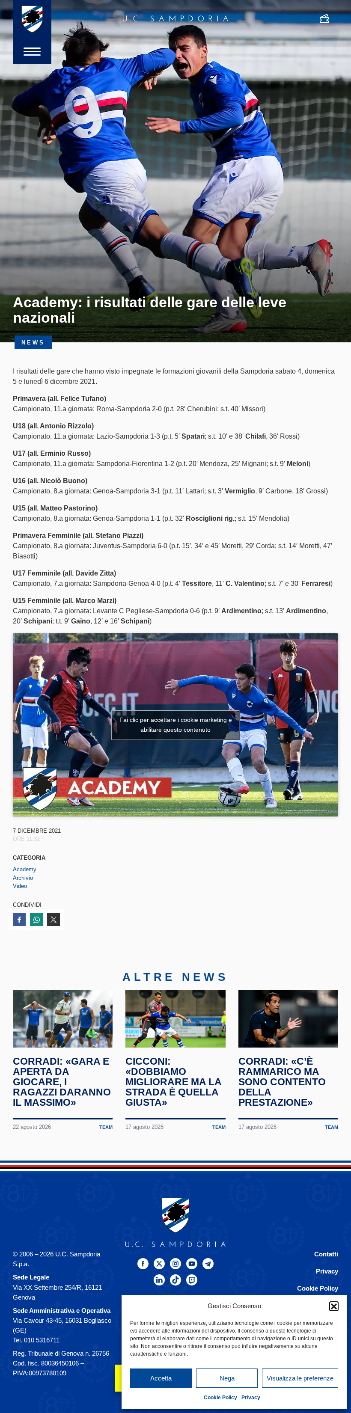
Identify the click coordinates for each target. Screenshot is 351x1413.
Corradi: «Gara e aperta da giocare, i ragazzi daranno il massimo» (62, 1082)
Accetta (161, 1378)
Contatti (326, 1254)
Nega (227, 1378)
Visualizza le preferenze (300, 1378)
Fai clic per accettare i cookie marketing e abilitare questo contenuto (175, 724)
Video (20, 886)
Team (106, 1127)
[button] (334, 1306)
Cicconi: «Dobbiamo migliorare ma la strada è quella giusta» (173, 1082)
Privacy (250, 1398)
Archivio (23, 878)
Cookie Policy (220, 1398)
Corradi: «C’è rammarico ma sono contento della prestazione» (282, 1082)
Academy (24, 869)
